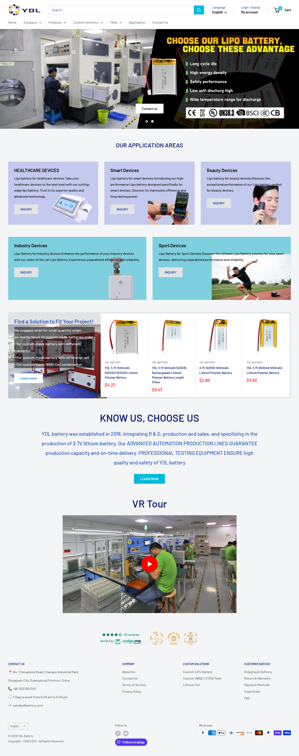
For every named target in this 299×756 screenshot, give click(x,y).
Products (55, 22)
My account (249, 12)
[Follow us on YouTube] (126, 733)
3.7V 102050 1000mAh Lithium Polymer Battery (215, 370)
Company (30, 22)
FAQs (113, 22)
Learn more (28, 378)
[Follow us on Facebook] (118, 733)
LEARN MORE (149, 479)
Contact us (149, 108)
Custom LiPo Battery (198, 672)
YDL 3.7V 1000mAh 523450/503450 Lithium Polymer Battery (121, 372)
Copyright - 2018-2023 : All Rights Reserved (35, 741)
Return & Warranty (257, 678)
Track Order (252, 691)
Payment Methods (257, 685)
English (14, 726)
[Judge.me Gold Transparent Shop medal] (156, 638)
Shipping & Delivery (258, 672)
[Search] (199, 9)
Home (12, 22)
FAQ (247, 698)
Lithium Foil (191, 685)
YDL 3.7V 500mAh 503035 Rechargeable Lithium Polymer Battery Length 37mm (169, 375)
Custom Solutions (86, 22)
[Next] (289, 355)
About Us (128, 672)
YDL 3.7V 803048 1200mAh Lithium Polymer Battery (264, 370)
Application (137, 22)
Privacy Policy (132, 691)
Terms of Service (134, 685)
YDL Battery (113, 362)
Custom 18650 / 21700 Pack (202, 678)
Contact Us (160, 22)
